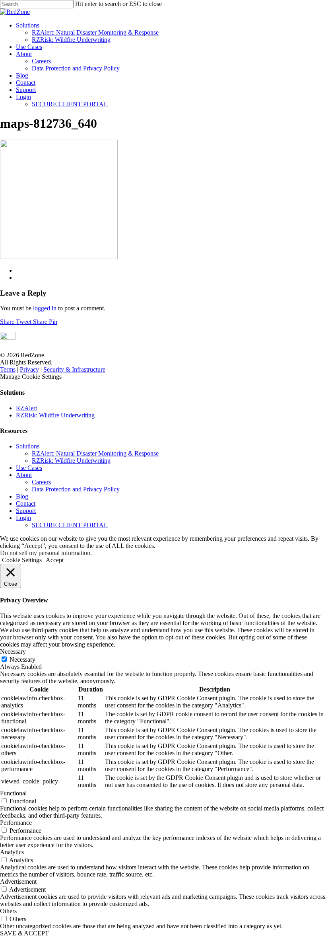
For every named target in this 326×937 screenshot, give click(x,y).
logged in (44, 308)
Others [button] (8, 911)
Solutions (27, 25)
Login (23, 97)
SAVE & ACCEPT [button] (24, 933)
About (24, 54)
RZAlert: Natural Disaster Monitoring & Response (95, 32)
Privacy (29, 369)
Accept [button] (55, 560)
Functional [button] (13, 793)
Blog (22, 75)
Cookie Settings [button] (22, 560)
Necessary (22, 659)
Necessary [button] (13, 651)
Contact (25, 82)
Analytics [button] (12, 852)
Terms (8, 369)
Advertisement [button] (18, 881)
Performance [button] (16, 822)
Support (26, 89)
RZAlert (26, 408)
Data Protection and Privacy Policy (76, 68)
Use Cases (29, 46)
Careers (41, 61)
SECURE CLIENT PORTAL (70, 104)
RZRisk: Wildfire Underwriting (71, 39)
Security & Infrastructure (74, 369)
